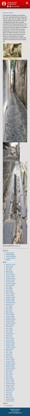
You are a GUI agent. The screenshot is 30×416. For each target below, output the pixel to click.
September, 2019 (10, 302)
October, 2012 (10, 366)
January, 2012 (10, 382)
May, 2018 (9, 330)
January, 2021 (10, 276)
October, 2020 (10, 281)
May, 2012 (9, 375)
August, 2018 (10, 325)
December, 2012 (10, 363)
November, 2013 (10, 344)
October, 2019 (10, 301)
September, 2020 (10, 283)
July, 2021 (9, 268)
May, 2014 (9, 335)
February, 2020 (10, 294)
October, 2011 (10, 387)
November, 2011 (10, 385)
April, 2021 (9, 271)
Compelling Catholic (10, 258)
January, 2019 (10, 316)
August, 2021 (9, 266)
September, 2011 (10, 389)
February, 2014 (10, 339)
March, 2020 (9, 292)
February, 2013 (10, 359)
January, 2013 (10, 361)
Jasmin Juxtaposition (11, 256)
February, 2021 (10, 275)
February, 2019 (10, 314)
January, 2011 (10, 401)
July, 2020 (9, 287)
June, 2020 (9, 288)
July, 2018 (9, 326)
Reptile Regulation (10, 254)
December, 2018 (10, 318)
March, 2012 (9, 378)
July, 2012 (9, 371)
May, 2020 (9, 290)
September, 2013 (10, 347)
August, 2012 (9, 370)
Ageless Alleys (8, 13)
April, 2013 (9, 356)
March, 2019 (9, 313)
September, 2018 (10, 323)
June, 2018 (9, 328)
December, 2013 (10, 342)
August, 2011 (9, 390)
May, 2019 (9, 309)
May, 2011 (9, 394)
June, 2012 (9, 373)
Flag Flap (8, 260)
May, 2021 (9, 269)
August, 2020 (10, 285)
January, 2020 (10, 295)
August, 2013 (9, 349)
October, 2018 (10, 321)
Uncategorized (17, 246)
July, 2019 (9, 306)
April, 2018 (9, 332)
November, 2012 (10, 364)
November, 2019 (10, 299)
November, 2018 (10, 320)
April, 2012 (9, 377)
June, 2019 (9, 307)
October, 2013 (10, 345)
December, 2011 (10, 383)
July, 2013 (9, 351)
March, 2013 (9, 358)
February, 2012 (10, 380)
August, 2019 (9, 304)
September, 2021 (10, 264)
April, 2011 (9, 396)
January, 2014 (10, 340)
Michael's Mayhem (10, 253)
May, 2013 (9, 354)
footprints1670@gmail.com (15, 413)
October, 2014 (10, 333)
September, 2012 (10, 368)
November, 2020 (10, 280)
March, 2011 (9, 397)
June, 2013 (9, 352)
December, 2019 (10, 297)
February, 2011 (10, 399)
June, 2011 (9, 392)
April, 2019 (9, 311)
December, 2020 (10, 278)
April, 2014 (9, 337)
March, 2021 (9, 273)
